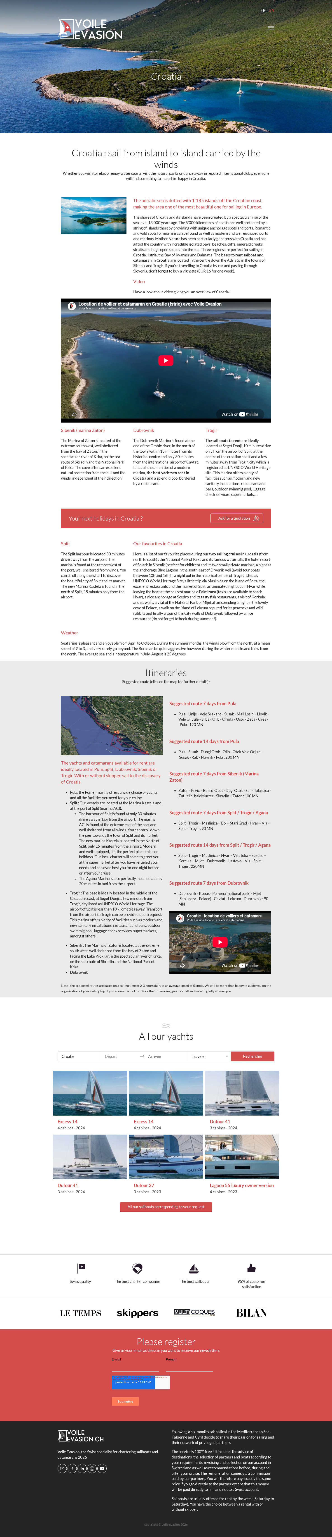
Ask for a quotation (234, 518)
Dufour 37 (144, 1185)
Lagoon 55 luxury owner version (242, 1185)
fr (263, 10)
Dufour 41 (220, 1121)
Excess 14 (67, 1121)
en (271, 10)
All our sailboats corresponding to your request (166, 1206)
